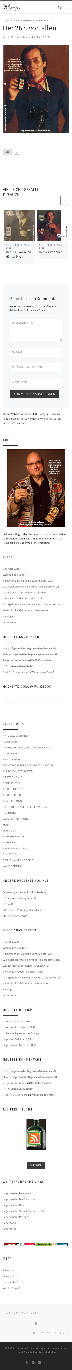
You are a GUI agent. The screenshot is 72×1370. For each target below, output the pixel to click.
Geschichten (12, 795)
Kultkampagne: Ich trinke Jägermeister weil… (29, 580)
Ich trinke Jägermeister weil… (25, 807)
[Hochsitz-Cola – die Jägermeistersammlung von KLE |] (11, 6)
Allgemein (10, 741)
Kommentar (24, 322)
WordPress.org (11, 1288)
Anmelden (8, 1270)
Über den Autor (12, 568)
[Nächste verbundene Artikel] (64, 200)
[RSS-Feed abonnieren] (27, 1362)
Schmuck (9, 842)
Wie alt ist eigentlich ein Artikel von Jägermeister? (31, 586)
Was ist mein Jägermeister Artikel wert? (26, 592)
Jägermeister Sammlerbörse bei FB (23, 1211)
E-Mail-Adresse (28, 367)
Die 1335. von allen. (41, 660)
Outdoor (9, 830)
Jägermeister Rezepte (16, 1217)
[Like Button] (7, 152)
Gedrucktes (11, 783)
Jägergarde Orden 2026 (16, 1021)
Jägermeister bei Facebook (19, 1199)
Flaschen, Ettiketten (18, 771)
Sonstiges (10, 854)
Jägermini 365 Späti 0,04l (17, 1039)
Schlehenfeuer (14, 836)
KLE (10, 37)
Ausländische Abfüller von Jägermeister (26, 610)
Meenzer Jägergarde (15, 916)
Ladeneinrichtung (16, 818)
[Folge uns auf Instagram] (45, 1362)
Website (19, 382)
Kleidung (9, 812)
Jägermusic (9, 1223)
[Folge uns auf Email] (39, 1362)
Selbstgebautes (14, 848)
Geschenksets (13, 789)
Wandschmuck (13, 866)
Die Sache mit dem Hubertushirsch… (24, 598)
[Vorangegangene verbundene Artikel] (55, 200)
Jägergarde (10, 1228)
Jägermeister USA (13, 1205)
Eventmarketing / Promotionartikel (29, 765)
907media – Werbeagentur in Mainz (23, 910)
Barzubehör (12, 759)
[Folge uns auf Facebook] (33, 1362)
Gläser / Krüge (13, 801)
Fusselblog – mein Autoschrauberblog (24, 892)
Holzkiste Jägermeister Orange (21, 1033)
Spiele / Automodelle (18, 860)
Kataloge (8, 616)
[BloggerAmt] (60, 1244)
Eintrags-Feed (11, 1276)
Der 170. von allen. (51, 252)
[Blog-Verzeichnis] (28, 1244)
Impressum (9, 622)
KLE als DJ (8, 904)
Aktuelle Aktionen (16, 735)
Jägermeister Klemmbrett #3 (19, 1045)
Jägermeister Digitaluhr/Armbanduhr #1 (33, 648)
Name (17, 352)
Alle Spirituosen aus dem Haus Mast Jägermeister (31, 604)
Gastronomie (12, 777)
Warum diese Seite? (14, 574)
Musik (7, 824)
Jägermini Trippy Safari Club (19, 1027)
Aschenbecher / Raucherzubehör (27, 747)
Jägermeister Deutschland (18, 1193)
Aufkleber (10, 753)
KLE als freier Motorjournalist (19, 898)
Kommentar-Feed (13, 1282)
